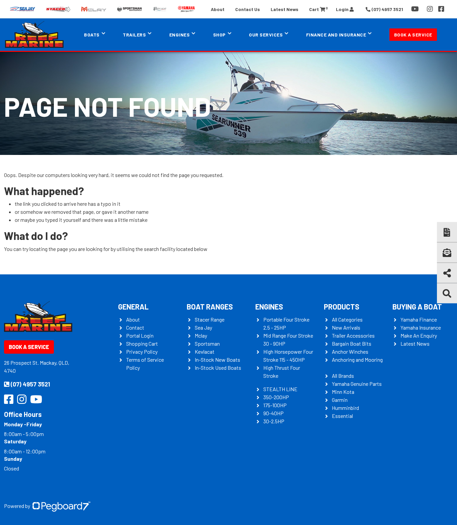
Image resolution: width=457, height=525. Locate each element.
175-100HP (275, 405)
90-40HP (273, 413)
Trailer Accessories (353, 335)
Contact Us (247, 9)
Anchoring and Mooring (357, 359)
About (217, 9)
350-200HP (276, 397)
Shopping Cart (142, 343)
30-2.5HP (273, 421)
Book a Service (413, 34)
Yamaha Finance (418, 319)
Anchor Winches (350, 351)
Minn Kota (343, 391)
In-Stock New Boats (217, 359)
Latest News (284, 9)
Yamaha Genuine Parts (357, 383)
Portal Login (140, 335)
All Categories (347, 319)
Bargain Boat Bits (351, 343)
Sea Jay (203, 327)
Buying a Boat (417, 306)
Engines (269, 306)
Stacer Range (209, 319)
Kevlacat (204, 351)
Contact (135, 327)
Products (341, 306)
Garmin (340, 400)
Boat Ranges (210, 306)
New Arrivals (346, 327)
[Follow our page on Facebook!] (441, 9)
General (133, 306)
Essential (342, 416)
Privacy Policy (142, 351)
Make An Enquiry (418, 335)
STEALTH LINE (280, 389)
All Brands (343, 375)
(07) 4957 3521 (30, 384)
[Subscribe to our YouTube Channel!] (416, 9)
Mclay (201, 335)
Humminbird (345, 408)
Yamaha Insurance (420, 327)
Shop (219, 34)
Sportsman (207, 343)
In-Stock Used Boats (218, 367)
